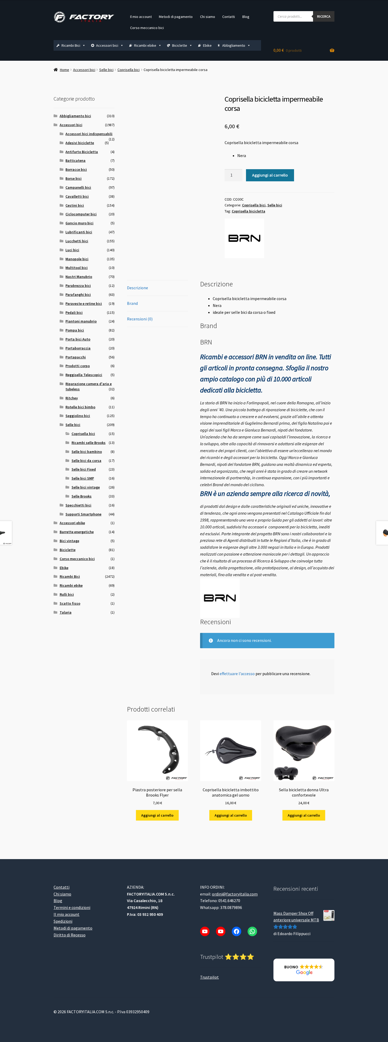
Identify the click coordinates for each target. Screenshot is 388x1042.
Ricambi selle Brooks (89, 442)
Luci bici (72, 250)
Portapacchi (75, 357)
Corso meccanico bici (147, 27)
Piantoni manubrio (81, 321)
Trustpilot (209, 977)
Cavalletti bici (77, 196)
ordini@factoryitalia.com (235, 894)
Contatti (228, 16)
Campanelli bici (78, 187)
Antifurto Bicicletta (81, 151)
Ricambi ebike (145, 45)
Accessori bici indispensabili (88, 133)
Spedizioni (63, 921)
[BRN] (244, 238)
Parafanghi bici (78, 294)
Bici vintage (69, 540)
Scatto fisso (70, 603)
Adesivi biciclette (79, 142)
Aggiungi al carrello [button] (157, 815)
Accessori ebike (72, 522)
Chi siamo (207, 16)
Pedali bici (74, 312)
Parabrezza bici (78, 285)
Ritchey (71, 398)
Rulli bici (67, 594)
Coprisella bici (128, 69)
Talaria (66, 612)
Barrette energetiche (77, 531)
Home (64, 69)
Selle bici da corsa (86, 460)
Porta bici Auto (77, 339)
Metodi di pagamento (176, 16)
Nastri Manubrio (78, 276)
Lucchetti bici (76, 241)
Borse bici (73, 178)
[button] (303, 970)
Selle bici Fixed (84, 469)
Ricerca (323, 16)
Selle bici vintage (86, 487)
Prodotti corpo (77, 365)
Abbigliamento (233, 45)
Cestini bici (74, 205)
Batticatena (75, 160)
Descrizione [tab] (137, 287)
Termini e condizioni (72, 907)
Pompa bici (74, 330)
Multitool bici (76, 267)
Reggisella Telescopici (83, 374)
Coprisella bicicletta (248, 211)
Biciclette (179, 45)
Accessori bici (107, 45)
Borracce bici (76, 169)
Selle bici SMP (83, 478)
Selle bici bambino (87, 451)
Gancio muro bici (79, 223)
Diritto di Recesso (70, 934)
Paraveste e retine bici (83, 303)
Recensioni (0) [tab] (140, 318)
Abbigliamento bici (75, 115)
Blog (245, 16)
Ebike (207, 45)
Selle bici (106, 69)
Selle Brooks (82, 496)
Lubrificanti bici (78, 232)
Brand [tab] (132, 303)
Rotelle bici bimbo (80, 407)
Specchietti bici (78, 505)
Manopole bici (76, 259)
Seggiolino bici (77, 415)
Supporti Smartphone (83, 514)
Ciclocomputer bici (81, 214)
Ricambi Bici (70, 45)
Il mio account (141, 16)
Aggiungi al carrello (270, 175)
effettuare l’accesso (237, 673)
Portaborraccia (78, 348)
